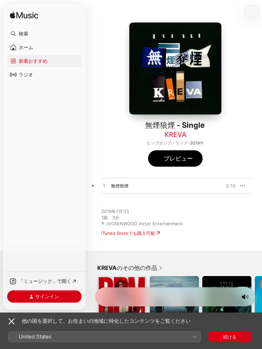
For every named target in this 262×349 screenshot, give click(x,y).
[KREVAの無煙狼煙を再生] (104, 186)
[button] (44, 34)
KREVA (175, 135)
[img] (24, 15)
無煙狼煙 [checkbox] (120, 185)
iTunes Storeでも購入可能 (128, 233)
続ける (229, 336)
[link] (130, 268)
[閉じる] (12, 321)
